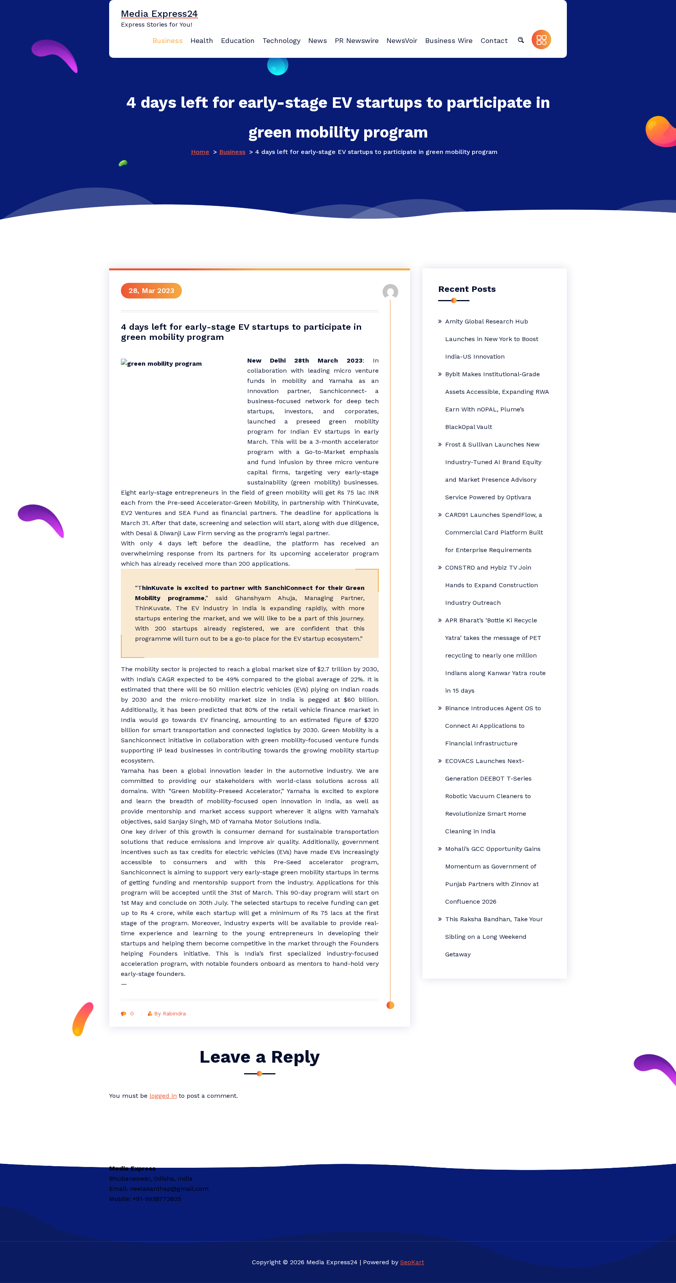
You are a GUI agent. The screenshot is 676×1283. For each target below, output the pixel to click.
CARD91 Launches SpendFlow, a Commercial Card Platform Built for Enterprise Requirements (494, 532)
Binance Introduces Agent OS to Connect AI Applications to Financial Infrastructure (493, 725)
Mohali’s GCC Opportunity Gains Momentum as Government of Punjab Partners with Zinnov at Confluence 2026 (493, 875)
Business (232, 151)
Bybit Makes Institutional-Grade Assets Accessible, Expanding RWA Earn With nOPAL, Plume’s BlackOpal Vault (497, 400)
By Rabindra (170, 1013)
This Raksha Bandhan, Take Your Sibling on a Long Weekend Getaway (494, 936)
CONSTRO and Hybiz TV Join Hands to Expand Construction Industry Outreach (491, 585)
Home (200, 151)
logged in (163, 1095)
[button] (521, 39)
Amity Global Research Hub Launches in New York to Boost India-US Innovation (491, 339)
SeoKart (412, 1262)
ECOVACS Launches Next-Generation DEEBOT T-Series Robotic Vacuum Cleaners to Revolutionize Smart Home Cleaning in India (488, 796)
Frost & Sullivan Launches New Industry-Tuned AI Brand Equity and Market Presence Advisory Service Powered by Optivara (493, 471)
